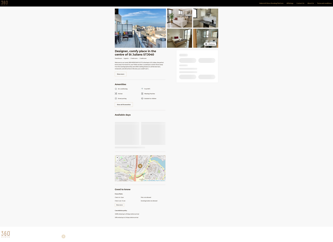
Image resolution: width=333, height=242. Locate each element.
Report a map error (160, 180)
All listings (290, 3)
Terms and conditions (324, 3)
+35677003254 (70, 231)
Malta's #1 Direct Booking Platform (271, 3)
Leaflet (144, 180)
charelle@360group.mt (90, 231)
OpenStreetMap (151, 180)
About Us (310, 3)
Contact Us (300, 3)
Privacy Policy (17, 231)
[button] (142, 170)
